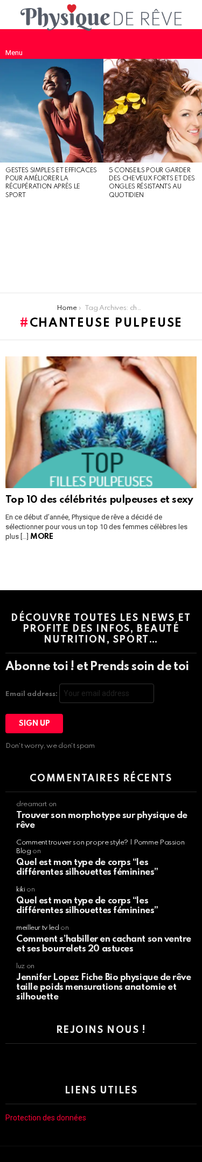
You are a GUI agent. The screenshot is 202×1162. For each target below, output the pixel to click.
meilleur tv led (37, 927)
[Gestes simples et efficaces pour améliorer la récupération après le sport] (51, 111)
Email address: (32, 694)
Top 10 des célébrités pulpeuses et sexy (99, 500)
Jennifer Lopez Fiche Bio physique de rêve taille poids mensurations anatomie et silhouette (103, 987)
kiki (20, 889)
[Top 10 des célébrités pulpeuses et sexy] (101, 422)
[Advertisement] (51, 246)
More (41, 537)
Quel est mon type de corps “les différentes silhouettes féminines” (87, 867)
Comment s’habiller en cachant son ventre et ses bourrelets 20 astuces (103, 944)
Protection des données (45, 1117)
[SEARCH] (188, 43)
